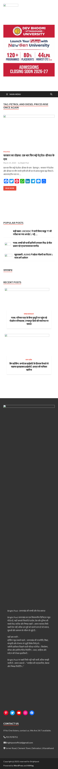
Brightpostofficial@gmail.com (19, 742)
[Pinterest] (6, 712)
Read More (8, 187)
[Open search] (51, 94)
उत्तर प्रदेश (28, 360)
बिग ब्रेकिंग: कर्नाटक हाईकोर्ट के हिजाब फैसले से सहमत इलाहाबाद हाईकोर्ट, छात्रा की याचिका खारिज (29, 366)
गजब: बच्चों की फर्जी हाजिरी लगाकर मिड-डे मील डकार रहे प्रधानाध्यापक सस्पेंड (32, 244)
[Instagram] (25, 712)
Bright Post (24, 163)
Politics (6, 152)
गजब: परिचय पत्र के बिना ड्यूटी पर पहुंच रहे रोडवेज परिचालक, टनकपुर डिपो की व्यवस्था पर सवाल (29, 320)
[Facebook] (31, 712)
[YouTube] (18, 712)
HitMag (30, 765)
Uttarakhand (29, 314)
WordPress (18, 765)
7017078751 (12, 737)
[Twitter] (12, 712)
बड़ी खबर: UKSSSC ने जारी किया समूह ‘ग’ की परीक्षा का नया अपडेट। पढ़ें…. (32, 233)
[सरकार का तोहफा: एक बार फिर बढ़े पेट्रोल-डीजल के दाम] (29, 132)
